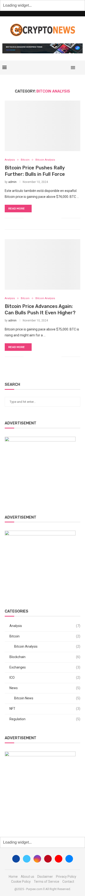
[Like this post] (27, 218)
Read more (16, 208)
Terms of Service (46, 881)
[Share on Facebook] (33, 218)
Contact (68, 881)
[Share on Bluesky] (52, 218)
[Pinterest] (56, 67)
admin (12, 182)
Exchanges (44, 667)
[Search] (80, 67)
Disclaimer (45, 876)
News (44, 688)
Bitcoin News (47, 698)
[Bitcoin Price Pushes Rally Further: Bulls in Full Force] (42, 126)
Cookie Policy (21, 881)
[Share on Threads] (48, 218)
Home (13, 876)
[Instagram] (51, 67)
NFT (44, 708)
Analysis (44, 626)
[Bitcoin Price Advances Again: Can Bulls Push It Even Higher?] (42, 264)
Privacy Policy (66, 876)
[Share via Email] (57, 218)
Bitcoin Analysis (47, 646)
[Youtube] (61, 67)
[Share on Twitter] (38, 218)
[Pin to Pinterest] (43, 218)
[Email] (66, 67)
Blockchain (44, 657)
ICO (44, 677)
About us (27, 876)
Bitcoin (44, 636)
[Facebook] (41, 67)
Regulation (44, 719)
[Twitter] (46, 67)
